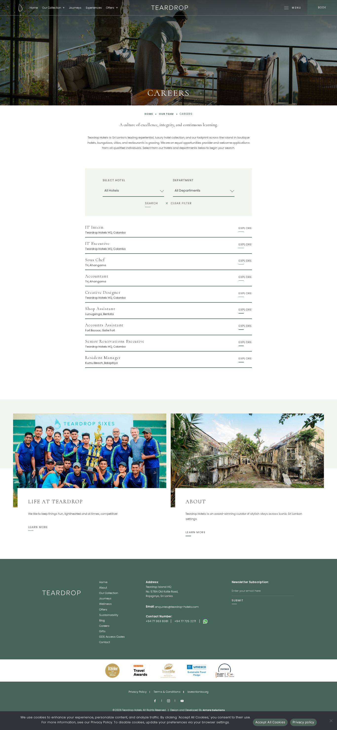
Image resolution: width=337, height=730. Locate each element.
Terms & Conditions (167, 692)
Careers (104, 626)
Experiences (94, 8)
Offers (110, 8)
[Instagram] (168, 701)
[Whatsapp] (217, 621)
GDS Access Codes (112, 637)
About (103, 588)
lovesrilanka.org (197, 692)
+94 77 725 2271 (185, 621)
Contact (104, 642)
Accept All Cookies (270, 722)
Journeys (75, 8)
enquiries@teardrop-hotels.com (177, 607)
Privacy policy (303, 722)
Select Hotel (114, 180)
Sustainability (108, 615)
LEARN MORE (38, 527)
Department (183, 180)
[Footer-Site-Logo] (70, 612)
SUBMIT (237, 600)
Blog (102, 620)
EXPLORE (245, 228)
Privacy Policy (138, 692)
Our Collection (51, 8)
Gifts (102, 631)
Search (151, 203)
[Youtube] (182, 701)
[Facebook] (155, 701)
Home (34, 8)
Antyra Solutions (214, 710)
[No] (330, 720)
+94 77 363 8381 (157, 621)
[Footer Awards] (112, 670)
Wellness (105, 604)
